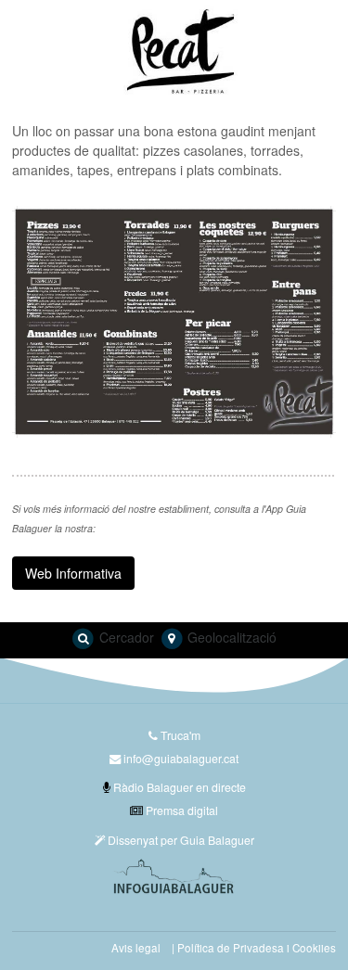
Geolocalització (230, 637)
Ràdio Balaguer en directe (178, 787)
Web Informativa (73, 573)
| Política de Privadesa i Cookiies (254, 947)
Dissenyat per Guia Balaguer (179, 840)
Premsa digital (180, 810)
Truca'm (179, 735)
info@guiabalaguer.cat (180, 758)
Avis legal (136, 947)
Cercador (125, 637)
